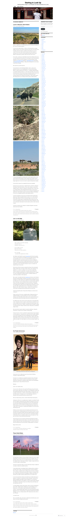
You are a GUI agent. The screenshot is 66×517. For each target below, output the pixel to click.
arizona (21, 502)
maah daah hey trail (28, 211)
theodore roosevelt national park (24, 213)
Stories (42, 48)
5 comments (22, 26)
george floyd (23, 324)
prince (25, 429)
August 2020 (43, 106)
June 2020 (43, 109)
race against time (19, 326)
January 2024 (43, 91)
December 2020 (44, 103)
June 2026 (43, 56)
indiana (21, 503)
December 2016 (44, 165)
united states (31, 326)
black (16, 324)
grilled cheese (24, 428)
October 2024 (43, 83)
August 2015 (43, 187)
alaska (19, 502)
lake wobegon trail (21, 211)
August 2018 (43, 138)
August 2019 (43, 122)
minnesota (19, 212)
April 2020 (43, 111)
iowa (23, 503)
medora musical (15, 212)
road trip (16, 213)
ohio (16, 506)
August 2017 (43, 154)
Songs (42, 47)
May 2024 (43, 87)
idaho (16, 503)
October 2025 (43, 67)
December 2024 (44, 80)
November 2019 (44, 118)
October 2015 (43, 184)
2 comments (22, 332)
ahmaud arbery (22, 323)
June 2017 (43, 157)
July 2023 (43, 99)
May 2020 (43, 110)
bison (27, 210)
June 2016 (43, 173)
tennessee (30, 506)
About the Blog (20, 6)
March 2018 (43, 145)
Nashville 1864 (27, 277)
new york (35, 504)
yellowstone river (15, 214)
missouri (24, 504)
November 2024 (44, 82)
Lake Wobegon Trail (20, 60)
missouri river (28, 212)
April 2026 (43, 59)
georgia (26, 324)
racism (23, 326)
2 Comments (36, 427)
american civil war (27, 323)
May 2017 (43, 158)
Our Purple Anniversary (19, 331)
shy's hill (28, 326)
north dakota (34, 212)
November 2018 (44, 134)
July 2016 (43, 172)
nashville (14, 326)
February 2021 (43, 102)
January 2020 (43, 115)
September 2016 (44, 169)
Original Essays (18, 209)
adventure (16, 210)
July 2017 (43, 156)
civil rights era (19, 324)
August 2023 (43, 98)
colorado (29, 502)
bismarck (25, 210)
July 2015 (43, 188)
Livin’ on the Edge (17, 218)
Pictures (43, 43)
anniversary (17, 428)
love (27, 428)
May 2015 (43, 191)
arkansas (19, 210)
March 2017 (43, 161)
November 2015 (44, 183)
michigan (14, 504)
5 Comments (36, 209)
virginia (16, 507)
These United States (18, 433)
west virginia (22, 507)
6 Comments (36, 322)
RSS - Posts (43, 35)
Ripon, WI (14, 512)
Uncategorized (43, 49)
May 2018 (43, 142)
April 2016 (43, 176)
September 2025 (44, 68)
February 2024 (43, 90)
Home (15, 6)
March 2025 (43, 76)
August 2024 (43, 86)
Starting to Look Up (33, 2)
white (34, 326)
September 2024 (44, 84)
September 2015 (44, 185)
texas (32, 506)
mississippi (20, 504)
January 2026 (43, 63)
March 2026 (43, 60)
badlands (22, 210)
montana (31, 212)
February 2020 (43, 114)
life (24, 211)
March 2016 (43, 177)
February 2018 (43, 146)
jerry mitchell (29, 324)
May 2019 (43, 126)
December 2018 (44, 133)
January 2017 (43, 164)
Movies (43, 40)
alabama (16, 502)
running (18, 213)
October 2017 (43, 152)
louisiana (32, 503)
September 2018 (44, 137)
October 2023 (43, 95)
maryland (35, 503)
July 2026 (43, 55)
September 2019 (44, 121)
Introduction (43, 39)
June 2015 (43, 189)
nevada (29, 504)
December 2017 (44, 149)
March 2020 (43, 113)
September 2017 (44, 153)
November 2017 (44, 150)
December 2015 (44, 181)
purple (27, 429)
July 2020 (43, 107)
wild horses (37, 213)
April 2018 (43, 144)
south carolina (26, 506)
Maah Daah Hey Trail (30, 60)
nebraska (26, 504)
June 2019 (43, 125)
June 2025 (43, 72)
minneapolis (15, 429)
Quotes (42, 45)
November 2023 (44, 94)
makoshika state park (34, 211)
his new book (28, 256)
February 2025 (43, 78)
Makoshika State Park (17, 61)
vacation (30, 213)
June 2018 (43, 141)
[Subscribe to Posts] (41, 35)
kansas (27, 503)
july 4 (25, 503)
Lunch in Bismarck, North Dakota (21, 24)
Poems (42, 44)
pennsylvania (22, 506)
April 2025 (43, 75)
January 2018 (43, 148)
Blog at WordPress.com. (32, 515)
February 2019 (43, 130)
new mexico (32, 504)
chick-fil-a (17, 211)
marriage (29, 428)
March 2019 (43, 129)
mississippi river (23, 212)
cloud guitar (20, 428)
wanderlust (33, 213)
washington (18, 507)
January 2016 (43, 180)
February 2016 (43, 179)
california (26, 502)
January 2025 (43, 79)
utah (13, 507)
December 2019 (44, 117)
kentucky (29, 503)
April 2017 (43, 160)
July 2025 (43, 71)
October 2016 (43, 168)
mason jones (33, 324)
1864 (16, 323)
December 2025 (44, 64)
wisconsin (26, 507)
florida (32, 502)
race (16, 326)
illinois (18, 503)
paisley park (22, 429)
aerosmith (18, 323)
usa (37, 506)
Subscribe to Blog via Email (46, 21)
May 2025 (43, 74)
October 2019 (43, 119)
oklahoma (18, 506)
